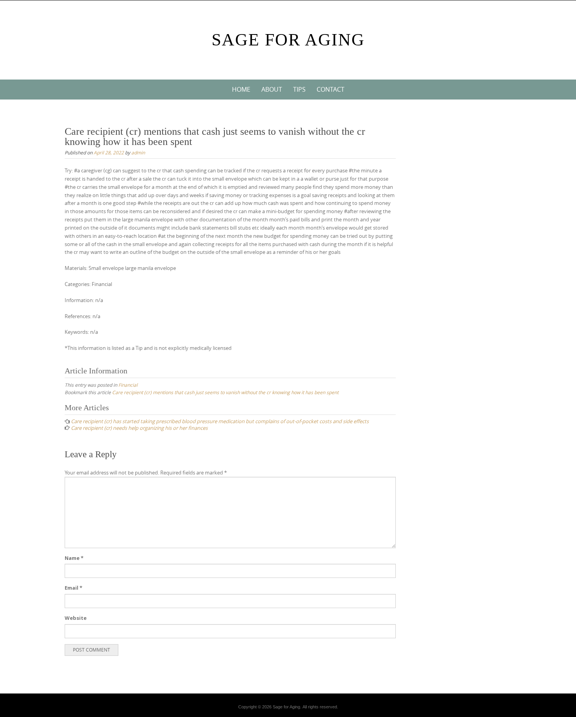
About (271, 89)
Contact (330, 89)
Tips (299, 89)
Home (241, 89)
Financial (128, 385)
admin (138, 152)
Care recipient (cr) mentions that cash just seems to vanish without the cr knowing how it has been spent (225, 392)
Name (74, 557)
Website (76, 617)
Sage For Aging (288, 39)
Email (73, 587)
